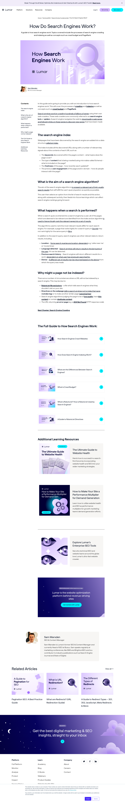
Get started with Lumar (71, 605)
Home (39, 18)
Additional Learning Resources (24, 149)
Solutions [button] (29, 10)
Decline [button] (96, 799)
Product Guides (44, 780)
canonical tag (85, 294)
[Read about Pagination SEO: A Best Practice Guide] (28, 684)
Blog (39, 768)
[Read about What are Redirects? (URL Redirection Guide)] (62, 684)
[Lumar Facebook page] (90, 761)
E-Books (41, 772)
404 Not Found (79, 302)
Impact (15, 780)
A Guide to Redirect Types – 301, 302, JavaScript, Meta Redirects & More (96, 702)
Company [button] (48, 10)
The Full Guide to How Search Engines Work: (26, 140)
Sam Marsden (32, 88)
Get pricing (105, 10)
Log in (95, 10)
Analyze (15, 772)
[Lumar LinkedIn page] (95, 761)
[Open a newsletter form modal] (62, 741)
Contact (67, 772)
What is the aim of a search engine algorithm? (27, 117)
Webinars (42, 776)
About (66, 764)
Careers (67, 768)
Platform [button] (20, 10)
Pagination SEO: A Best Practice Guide (27, 701)
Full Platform (17, 764)
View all (108, 669)
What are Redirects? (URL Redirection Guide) (58, 701)
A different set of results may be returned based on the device (74, 260)
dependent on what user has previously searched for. (68, 257)
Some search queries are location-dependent (69, 243)
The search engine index (27, 109)
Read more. (96, 3)
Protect (15, 776)
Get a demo (117, 10)
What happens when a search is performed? (26, 125)
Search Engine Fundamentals (60, 18)
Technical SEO (47, 18)
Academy (42, 764)
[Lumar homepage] (7, 10)
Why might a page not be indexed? (27, 133)
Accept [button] (88, 799)
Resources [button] (38, 10)
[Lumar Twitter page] (84, 761)
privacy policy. (72, 790)
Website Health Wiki (46, 784)
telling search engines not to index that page (82, 291)
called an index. (52, 143)
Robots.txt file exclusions (51, 286)
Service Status (18, 784)
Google (95, 229)
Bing (70, 231)
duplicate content (64, 299)
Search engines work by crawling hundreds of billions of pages (63, 114)
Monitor (15, 768)
